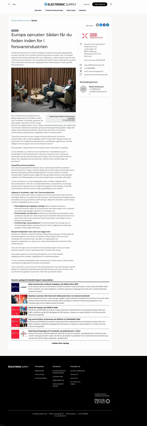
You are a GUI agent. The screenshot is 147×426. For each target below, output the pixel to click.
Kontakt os (74, 374)
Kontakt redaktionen (77, 371)
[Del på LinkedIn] (107, 24)
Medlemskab (39, 371)
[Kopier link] (100, 24)
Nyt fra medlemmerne (20, 20)
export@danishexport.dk (94, 65)
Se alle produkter (41, 378)
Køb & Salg (70, 10)
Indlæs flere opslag (60, 343)
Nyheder (38, 10)
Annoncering (39, 374)
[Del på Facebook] (104, 24)
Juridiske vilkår (58, 376)
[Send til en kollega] (97, 24)
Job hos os (74, 378)
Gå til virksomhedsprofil (93, 71)
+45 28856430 (94, 89)
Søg (14, 4)
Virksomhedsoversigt (54, 10)
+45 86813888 (89, 68)
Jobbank (82, 10)
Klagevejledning (58, 380)
